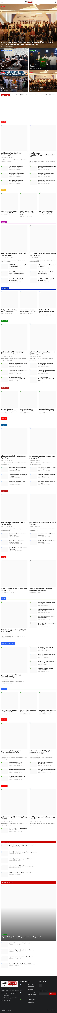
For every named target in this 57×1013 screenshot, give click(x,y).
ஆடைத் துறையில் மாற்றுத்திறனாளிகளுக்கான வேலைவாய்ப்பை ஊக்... (42, 155)
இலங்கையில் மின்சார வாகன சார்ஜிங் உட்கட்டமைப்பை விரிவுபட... (28, 410)
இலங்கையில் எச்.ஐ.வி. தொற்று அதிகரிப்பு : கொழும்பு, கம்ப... (21, 949)
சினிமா (3, 189)
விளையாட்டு (4, 320)
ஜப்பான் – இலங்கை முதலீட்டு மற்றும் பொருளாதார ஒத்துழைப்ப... (11, 675)
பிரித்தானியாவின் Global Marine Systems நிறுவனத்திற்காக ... (47, 167)
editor (2, 46)
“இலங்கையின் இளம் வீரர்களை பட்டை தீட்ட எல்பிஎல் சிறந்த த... (17, 371)
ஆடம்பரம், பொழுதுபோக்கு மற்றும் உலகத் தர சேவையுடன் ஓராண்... (46, 655)
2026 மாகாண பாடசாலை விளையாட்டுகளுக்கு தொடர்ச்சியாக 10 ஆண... (46, 379)
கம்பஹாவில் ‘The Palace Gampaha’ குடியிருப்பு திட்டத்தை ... (45, 648)
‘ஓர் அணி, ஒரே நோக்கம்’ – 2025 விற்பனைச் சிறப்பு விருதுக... (13, 457)
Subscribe (52, 993)
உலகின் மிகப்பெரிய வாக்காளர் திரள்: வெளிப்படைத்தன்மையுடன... (11, 154)
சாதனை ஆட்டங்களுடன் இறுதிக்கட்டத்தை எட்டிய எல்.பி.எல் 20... (18, 364)
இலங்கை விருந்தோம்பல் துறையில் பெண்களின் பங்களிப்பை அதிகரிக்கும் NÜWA (27, 95)
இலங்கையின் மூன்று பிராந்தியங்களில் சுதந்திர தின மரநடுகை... (16, 541)
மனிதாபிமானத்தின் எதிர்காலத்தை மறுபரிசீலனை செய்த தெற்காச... (9, 711)
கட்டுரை (3, 598)
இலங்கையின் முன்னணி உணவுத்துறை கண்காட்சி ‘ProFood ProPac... (17, 482)
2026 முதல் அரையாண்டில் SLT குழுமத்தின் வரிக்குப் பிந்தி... (46, 265)
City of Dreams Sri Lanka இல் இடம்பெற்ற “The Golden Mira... (18, 829)
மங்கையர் (4, 719)
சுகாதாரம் (4, 688)
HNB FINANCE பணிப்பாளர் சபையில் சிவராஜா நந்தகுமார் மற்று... (43, 254)
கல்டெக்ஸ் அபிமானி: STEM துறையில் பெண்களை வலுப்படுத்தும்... (40, 752)
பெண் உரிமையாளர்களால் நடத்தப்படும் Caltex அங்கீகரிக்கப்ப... (45, 763)
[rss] (40, 985)
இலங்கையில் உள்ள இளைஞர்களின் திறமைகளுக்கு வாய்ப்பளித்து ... (31, 987)
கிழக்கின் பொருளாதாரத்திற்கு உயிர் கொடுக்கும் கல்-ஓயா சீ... (21, 956)
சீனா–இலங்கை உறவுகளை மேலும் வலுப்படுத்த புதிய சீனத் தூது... (16, 181)
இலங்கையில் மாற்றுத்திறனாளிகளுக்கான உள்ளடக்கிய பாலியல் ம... (46, 174)
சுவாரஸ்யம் (4, 785)
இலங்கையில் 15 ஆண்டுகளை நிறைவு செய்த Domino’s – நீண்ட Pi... (14, 818)
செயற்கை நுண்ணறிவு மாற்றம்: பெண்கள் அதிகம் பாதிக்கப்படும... (46, 610)
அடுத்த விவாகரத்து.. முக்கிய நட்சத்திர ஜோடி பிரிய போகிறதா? (14, 589)
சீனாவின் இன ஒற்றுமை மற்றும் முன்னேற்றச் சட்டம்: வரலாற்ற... (13, 630)
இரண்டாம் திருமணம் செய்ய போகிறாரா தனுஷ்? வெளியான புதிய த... (41, 589)
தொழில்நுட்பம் (5, 387)
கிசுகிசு (3, 557)
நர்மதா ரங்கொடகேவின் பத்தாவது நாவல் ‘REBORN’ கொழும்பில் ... (17, 468)
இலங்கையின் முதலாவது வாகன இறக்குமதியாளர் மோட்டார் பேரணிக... (16, 272)
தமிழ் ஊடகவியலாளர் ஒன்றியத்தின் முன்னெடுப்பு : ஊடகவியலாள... (16, 174)
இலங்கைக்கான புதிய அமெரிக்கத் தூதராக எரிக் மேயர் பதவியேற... (46, 181)
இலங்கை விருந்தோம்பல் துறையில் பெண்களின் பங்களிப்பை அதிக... (10, 752)
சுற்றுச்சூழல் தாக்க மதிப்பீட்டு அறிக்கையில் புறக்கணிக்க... (46, 534)
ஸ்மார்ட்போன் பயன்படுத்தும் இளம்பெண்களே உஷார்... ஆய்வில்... (47, 770)
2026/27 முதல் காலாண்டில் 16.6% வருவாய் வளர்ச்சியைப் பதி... (13, 254)
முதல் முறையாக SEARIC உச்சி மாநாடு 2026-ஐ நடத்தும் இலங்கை (42, 457)
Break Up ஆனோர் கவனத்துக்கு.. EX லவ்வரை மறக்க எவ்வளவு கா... (17, 777)
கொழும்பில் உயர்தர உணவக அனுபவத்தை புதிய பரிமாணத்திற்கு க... (46, 662)
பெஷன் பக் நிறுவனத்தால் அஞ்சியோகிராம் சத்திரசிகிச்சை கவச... (22, 963)
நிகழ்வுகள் (4, 425)
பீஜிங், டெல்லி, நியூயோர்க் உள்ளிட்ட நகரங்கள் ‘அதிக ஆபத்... (18, 548)
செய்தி (3, 121)
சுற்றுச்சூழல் (4, 491)
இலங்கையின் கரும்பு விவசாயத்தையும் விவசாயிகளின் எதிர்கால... (45, 669)
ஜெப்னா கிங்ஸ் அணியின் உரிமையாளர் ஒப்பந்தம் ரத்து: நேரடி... (45, 364)
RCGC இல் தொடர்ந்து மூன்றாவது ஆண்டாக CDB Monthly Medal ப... (46, 468)
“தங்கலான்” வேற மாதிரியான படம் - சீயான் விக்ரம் (31, 1001)
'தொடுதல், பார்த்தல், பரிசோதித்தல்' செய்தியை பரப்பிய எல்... (28, 711)
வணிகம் (3, 222)
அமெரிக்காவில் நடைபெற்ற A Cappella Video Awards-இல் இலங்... (27, 213)
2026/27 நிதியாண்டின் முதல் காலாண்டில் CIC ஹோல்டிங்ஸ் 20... (17, 265)
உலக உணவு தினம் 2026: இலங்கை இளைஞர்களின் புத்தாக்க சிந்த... (16, 167)
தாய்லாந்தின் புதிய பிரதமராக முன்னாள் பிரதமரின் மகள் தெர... (32, 994)
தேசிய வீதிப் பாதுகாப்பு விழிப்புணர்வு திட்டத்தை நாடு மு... (16, 279)
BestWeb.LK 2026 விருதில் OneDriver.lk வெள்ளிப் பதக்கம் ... (46, 475)
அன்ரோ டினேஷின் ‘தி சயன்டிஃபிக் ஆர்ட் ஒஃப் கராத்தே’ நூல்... (18, 475)
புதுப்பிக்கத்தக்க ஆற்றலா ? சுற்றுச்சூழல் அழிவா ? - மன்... (17, 534)
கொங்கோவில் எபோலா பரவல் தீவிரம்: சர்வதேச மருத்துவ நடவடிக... (47, 711)
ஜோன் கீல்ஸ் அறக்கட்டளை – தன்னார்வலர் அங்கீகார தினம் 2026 (46, 482)
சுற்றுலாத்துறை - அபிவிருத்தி (8, 643)
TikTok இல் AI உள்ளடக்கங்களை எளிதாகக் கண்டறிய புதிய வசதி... (46, 410)
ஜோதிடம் (4, 418)
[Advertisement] (37, 108)
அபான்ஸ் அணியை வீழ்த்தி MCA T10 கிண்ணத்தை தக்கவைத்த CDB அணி (17, 378)
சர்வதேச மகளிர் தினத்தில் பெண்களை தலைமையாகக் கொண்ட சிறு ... (17, 770)
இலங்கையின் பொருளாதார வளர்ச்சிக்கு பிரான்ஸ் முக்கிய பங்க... (22, 943)
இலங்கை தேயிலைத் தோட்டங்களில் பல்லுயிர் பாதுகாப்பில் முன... (46, 624)
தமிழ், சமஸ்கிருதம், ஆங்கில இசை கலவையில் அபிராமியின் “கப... (9, 212)
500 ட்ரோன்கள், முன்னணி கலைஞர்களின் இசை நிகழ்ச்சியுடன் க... (46, 371)
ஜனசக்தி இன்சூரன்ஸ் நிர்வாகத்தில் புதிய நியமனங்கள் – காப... (46, 279)
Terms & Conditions (51, 1010)
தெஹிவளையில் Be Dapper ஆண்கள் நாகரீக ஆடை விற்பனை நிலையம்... (46, 311)
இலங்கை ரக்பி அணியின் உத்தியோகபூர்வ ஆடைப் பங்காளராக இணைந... (13, 353)
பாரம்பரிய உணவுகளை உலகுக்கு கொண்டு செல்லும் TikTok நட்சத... (28, 310)
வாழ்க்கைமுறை (5, 288)
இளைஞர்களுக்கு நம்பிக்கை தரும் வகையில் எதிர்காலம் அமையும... (46, 603)
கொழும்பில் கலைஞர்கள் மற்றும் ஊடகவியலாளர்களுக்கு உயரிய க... (47, 212)
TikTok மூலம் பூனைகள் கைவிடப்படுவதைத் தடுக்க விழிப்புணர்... (42, 818)
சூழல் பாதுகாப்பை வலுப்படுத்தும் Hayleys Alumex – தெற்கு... (13, 523)
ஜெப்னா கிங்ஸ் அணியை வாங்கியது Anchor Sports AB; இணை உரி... (42, 353)
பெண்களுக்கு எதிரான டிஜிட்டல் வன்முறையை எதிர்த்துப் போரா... (15, 763)
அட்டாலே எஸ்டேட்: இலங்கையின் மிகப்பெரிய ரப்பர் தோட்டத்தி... (46, 541)
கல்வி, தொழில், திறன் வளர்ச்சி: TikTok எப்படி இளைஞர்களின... (46, 617)
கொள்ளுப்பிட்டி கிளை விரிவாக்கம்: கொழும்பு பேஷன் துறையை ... (9, 310)
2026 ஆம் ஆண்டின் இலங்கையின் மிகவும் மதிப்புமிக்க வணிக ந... (46, 272)
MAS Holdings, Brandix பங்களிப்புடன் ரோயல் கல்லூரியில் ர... (9, 410)
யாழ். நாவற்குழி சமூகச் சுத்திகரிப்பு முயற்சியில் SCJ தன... (43, 523)
